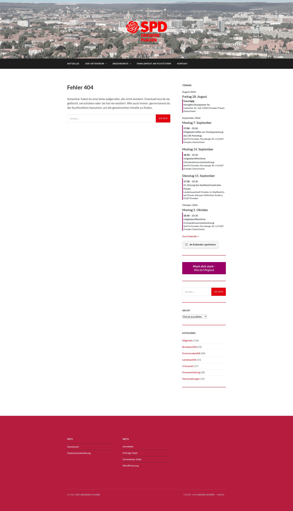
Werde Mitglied (204, 268)
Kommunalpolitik (191, 353)
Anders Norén (205, 494)
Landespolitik (189, 359)
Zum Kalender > (190, 236)
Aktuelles (73, 63)
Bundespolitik (189, 346)
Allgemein (187, 340)
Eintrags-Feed (130, 452)
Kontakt (182, 63)
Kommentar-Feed (132, 459)
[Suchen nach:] (111, 118)
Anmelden (128, 446)
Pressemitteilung (191, 372)
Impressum (73, 446)
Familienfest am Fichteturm (154, 63)
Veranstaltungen (191, 378)
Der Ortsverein (94, 63)
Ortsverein (188, 366)
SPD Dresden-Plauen (88, 494)
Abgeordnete (120, 63)
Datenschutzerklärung (79, 453)
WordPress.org (131, 465)
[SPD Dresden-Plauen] (146, 29)
